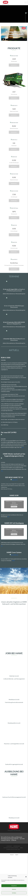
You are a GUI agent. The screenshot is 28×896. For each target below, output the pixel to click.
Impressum (16, 846)
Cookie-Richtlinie (14, 504)
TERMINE (14, 276)
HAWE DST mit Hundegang (14, 523)
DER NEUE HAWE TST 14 (14, 477)
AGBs (21, 847)
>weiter (13, 560)
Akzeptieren (14, 885)
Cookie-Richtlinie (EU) (13, 849)
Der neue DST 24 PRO (8, 432)
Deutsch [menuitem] (12, 854)
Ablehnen (14, 889)
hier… (23, 447)
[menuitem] (11, 854)
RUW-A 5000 (5, 358)
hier (24, 293)
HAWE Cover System (14, 552)
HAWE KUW (14, 495)
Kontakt (9, 846)
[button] (26, 876)
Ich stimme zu (14, 506)
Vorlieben (14, 892)
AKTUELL (14, 350)
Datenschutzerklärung (11, 847)
